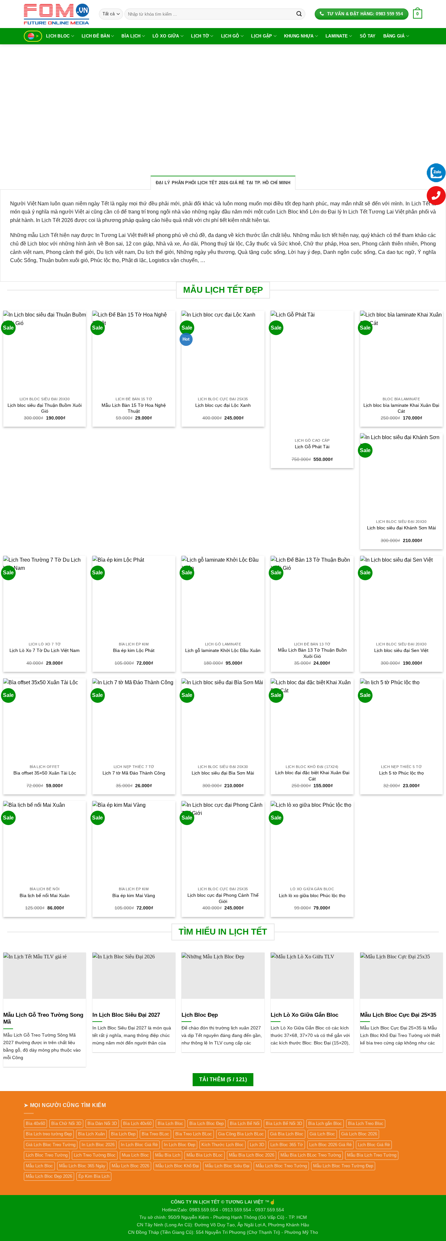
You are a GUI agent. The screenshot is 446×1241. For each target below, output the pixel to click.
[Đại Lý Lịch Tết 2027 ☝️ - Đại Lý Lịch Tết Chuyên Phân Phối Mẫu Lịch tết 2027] (56, 14)
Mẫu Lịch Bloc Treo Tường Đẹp (343, 1165)
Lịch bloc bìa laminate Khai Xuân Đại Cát (401, 408)
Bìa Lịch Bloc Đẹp (206, 1123)
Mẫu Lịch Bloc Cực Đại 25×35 (398, 1015)
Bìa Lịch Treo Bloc (365, 1123)
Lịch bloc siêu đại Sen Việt (401, 650)
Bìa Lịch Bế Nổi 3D (284, 1123)
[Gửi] (299, 14)
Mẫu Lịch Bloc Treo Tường (281, 1165)
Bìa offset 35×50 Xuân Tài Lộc (44, 773)
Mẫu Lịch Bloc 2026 (130, 1165)
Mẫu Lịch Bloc (39, 1165)
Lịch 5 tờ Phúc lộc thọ (401, 773)
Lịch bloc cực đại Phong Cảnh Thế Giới (223, 898)
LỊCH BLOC (58, 36)
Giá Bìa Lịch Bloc (286, 1133)
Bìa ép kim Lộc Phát (133, 650)
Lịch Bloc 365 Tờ (286, 1144)
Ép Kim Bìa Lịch (93, 1176)
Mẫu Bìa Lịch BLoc (204, 1155)
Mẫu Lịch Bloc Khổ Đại (177, 1165)
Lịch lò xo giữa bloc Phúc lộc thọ (312, 895)
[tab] (223, 182)
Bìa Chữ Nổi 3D (66, 1123)
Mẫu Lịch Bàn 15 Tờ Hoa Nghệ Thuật (134, 408)
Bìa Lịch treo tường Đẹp (49, 1133)
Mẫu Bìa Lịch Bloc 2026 (251, 1155)
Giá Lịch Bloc (322, 1133)
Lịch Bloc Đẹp (200, 1015)
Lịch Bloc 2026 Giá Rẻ (330, 1144)
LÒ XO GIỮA (165, 36)
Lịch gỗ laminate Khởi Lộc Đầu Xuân (223, 650)
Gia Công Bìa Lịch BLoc (241, 1133)
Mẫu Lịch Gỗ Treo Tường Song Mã (43, 1018)
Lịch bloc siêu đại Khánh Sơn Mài (401, 527)
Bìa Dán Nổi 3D (102, 1123)
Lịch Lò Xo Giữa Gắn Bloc (304, 1015)
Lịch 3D (257, 1144)
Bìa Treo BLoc (155, 1133)
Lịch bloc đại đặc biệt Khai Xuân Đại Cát (312, 775)
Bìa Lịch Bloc (170, 1123)
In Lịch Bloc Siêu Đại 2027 (126, 1015)
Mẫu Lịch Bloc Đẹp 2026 (49, 1176)
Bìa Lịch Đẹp (123, 1133)
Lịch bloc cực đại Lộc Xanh (223, 405)
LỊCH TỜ (200, 36)
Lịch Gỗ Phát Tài (312, 446)
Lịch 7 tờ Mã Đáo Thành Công (134, 773)
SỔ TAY (368, 36)
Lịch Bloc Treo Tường (47, 1155)
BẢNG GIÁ (394, 36)
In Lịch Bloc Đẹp (179, 1144)
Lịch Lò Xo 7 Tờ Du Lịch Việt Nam (44, 650)
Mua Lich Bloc (135, 1155)
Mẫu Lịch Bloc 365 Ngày (82, 1165)
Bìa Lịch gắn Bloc (325, 1123)
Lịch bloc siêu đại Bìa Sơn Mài (223, 773)
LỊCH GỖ (230, 36)
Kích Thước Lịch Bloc (222, 1144)
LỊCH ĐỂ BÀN (96, 36)
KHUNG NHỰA (299, 36)
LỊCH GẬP (261, 36)
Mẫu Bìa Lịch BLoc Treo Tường (310, 1155)
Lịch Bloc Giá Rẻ (374, 1144)
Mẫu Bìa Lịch (167, 1155)
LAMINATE (337, 36)
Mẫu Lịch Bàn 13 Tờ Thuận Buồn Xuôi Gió (312, 653)
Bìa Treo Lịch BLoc (193, 1133)
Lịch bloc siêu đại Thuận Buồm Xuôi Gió (45, 408)
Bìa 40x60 (35, 1123)
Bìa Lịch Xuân (91, 1133)
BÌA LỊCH (130, 36)
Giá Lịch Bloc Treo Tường (50, 1144)
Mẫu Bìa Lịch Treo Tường (371, 1155)
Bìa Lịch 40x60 (137, 1123)
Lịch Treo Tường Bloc (95, 1155)
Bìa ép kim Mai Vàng (133, 895)
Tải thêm (223, 1079)
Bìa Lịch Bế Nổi (245, 1123)
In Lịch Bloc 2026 (98, 1144)
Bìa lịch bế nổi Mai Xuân (45, 895)
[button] (417, 14)
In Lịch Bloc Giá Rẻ (139, 1144)
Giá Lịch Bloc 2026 (359, 1133)
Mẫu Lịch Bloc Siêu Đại (227, 1165)
